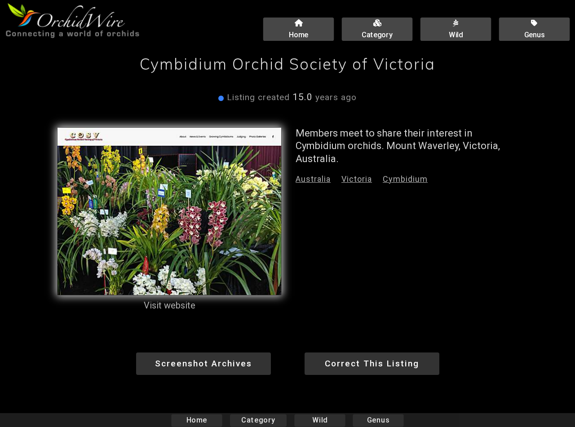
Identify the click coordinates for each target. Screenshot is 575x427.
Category (258, 420)
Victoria (356, 179)
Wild (319, 420)
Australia (313, 179)
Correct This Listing (372, 363)
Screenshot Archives (203, 363)
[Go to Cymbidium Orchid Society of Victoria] (169, 211)
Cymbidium (405, 179)
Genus (378, 420)
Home (197, 420)
